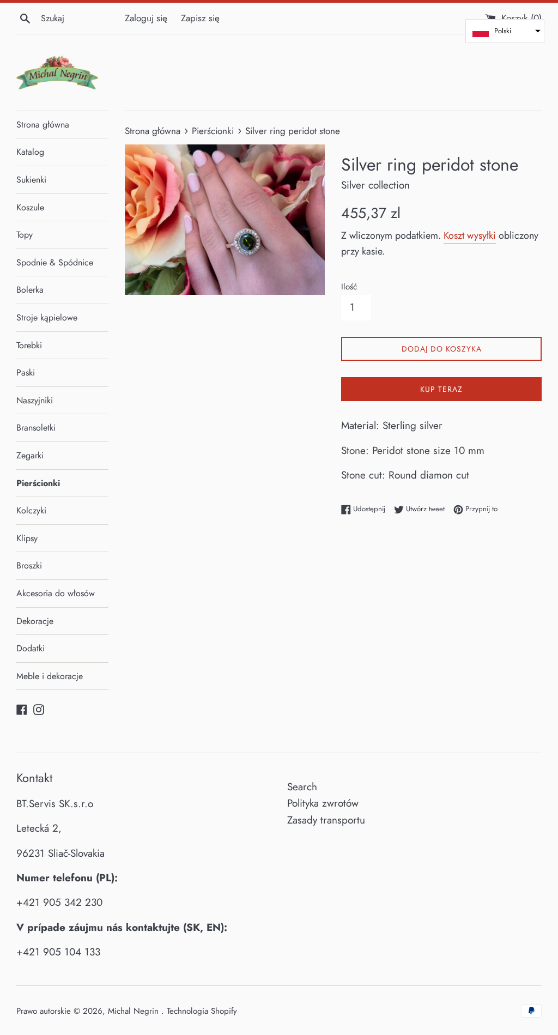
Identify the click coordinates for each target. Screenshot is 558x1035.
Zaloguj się (146, 18)
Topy (24, 234)
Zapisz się (200, 18)
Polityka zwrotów (323, 803)
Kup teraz (441, 389)
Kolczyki (31, 510)
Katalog (30, 152)
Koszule (30, 207)
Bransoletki (36, 427)
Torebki (29, 345)
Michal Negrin (134, 1011)
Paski (25, 372)
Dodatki (30, 648)
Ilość (349, 287)
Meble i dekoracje (49, 676)
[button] (504, 31)
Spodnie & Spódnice (54, 262)
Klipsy (27, 538)
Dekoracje (34, 621)
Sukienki (31, 179)
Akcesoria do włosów (55, 593)
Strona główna (42, 124)
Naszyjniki (34, 400)
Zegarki (30, 455)
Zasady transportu (326, 820)
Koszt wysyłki (470, 235)
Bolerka (30, 289)
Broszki (29, 565)
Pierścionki (38, 483)
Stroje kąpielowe (46, 317)
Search (302, 786)
